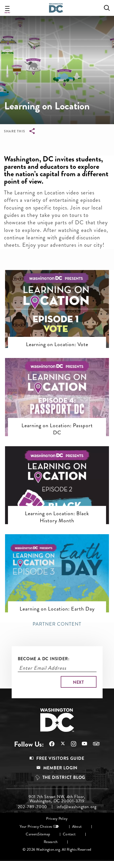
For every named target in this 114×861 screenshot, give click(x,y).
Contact (69, 834)
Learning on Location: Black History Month (57, 517)
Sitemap (44, 834)
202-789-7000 (32, 807)
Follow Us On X (60, 744)
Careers (32, 834)
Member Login (60, 768)
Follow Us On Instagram (70, 744)
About (77, 826)
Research (51, 841)
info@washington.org (76, 807)
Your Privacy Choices (36, 826)
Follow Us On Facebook (49, 744)
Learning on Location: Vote (57, 344)
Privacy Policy (57, 818)
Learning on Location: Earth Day (57, 608)
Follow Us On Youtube (81, 744)
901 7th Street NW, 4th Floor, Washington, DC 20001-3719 (57, 799)
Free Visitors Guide (60, 758)
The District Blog (63, 777)
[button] (56, 292)
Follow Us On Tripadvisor (93, 743)
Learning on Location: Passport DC (57, 429)
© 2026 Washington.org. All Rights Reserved (57, 849)
